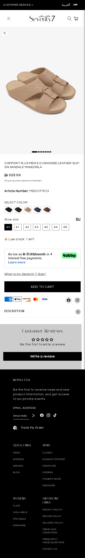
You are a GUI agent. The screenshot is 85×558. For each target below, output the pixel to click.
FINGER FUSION (51, 479)
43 (37, 227)
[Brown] (18, 209)
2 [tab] (39, 153)
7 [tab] (48, 153)
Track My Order (32, 427)
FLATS (16, 506)
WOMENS (18, 459)
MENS (16, 453)
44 (56, 227)
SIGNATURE (49, 466)
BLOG (16, 472)
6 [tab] (46, 153)
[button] (9, 18)
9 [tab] (51, 153)
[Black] (8, 209)
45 (46, 227)
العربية (66, 4)
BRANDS (18, 466)
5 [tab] (44, 153)
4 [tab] (43, 153)
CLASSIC (47, 453)
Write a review (42, 356)
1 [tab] (33, 153)
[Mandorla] (28, 209)
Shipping (9, 181)
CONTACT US (49, 549)
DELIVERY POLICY (52, 523)
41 (18, 227)
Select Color (15, 202)
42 (27, 227)
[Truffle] (47, 209)
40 (8, 227)
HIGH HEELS (20, 512)
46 (65, 227)
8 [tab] (50, 153)
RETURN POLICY (52, 516)
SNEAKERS (48, 485)
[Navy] (37, 209)
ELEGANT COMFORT (53, 459)
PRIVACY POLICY (52, 510)
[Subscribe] (33, 415)
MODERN (47, 472)
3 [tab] (41, 153)
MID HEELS (19, 519)
